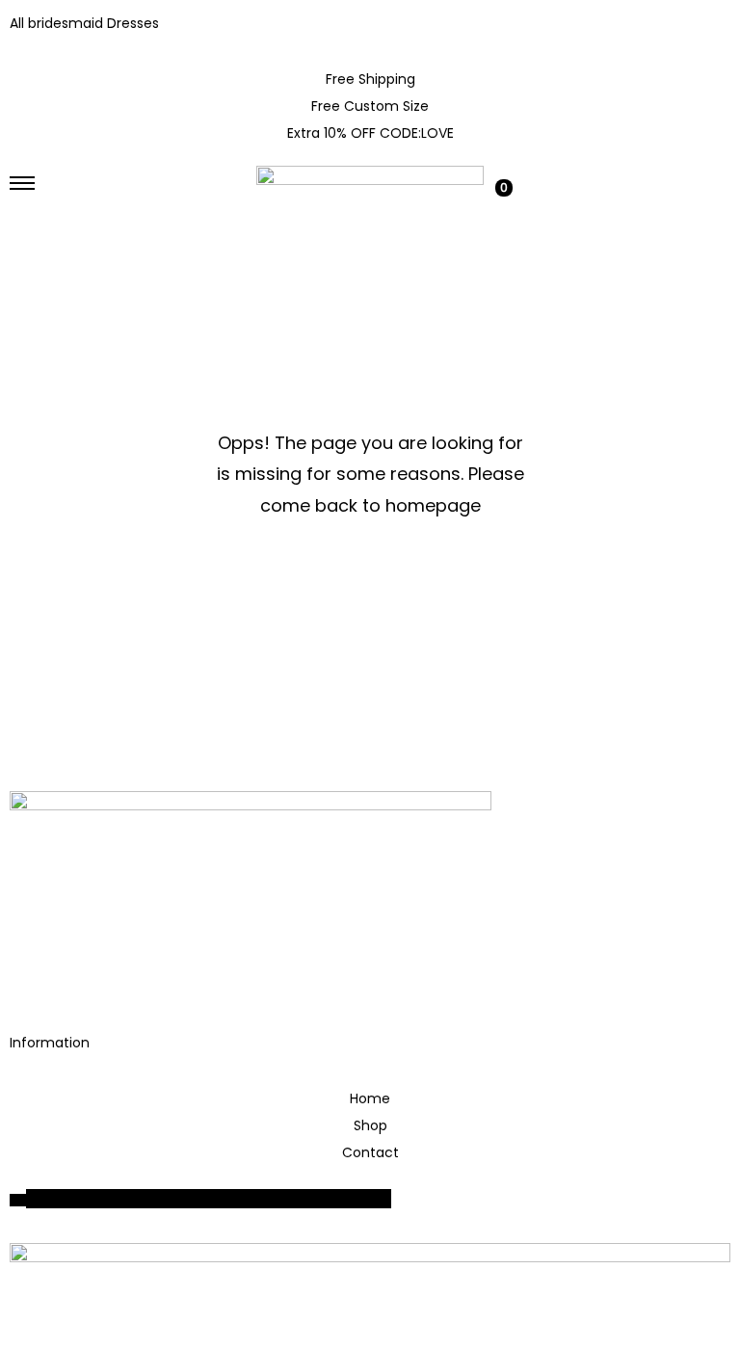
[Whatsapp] (86, 977)
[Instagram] (34, 977)
